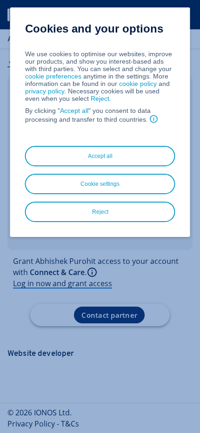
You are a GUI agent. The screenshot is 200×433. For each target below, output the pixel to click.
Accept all (74, 110)
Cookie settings (100, 184)
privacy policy (44, 91)
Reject (100, 98)
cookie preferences (53, 76)
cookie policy (138, 83)
